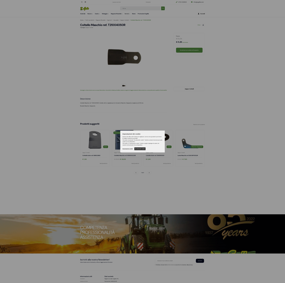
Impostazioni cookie (127, 148)
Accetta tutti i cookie (140, 148)
